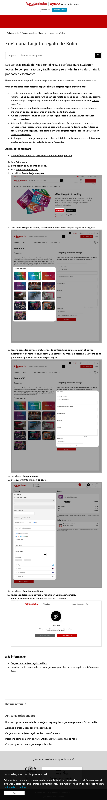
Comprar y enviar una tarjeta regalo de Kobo (28, 744)
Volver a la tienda (69, 3)
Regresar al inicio (14, 703)
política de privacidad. (15, 787)
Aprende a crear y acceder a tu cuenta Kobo (28, 727)
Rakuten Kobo (13, 33)
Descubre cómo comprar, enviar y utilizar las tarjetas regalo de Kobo (41, 738)
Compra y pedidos (29, 33)
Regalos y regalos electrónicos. (52, 33)
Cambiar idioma (59, 9)
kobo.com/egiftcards (27, 169)
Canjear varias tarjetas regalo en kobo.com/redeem (32, 733)
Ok (14, 793)
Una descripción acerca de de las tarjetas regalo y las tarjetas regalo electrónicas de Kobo (52, 722)
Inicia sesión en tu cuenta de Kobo (28, 165)
